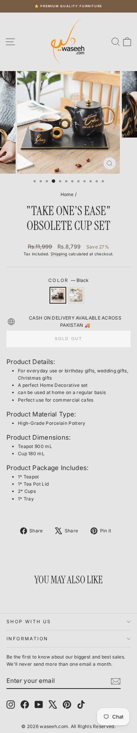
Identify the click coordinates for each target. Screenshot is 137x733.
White (76, 295)
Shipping (59, 254)
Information (27, 638)
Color (68, 280)
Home (67, 194)
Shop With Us (28, 621)
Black (57, 295)
